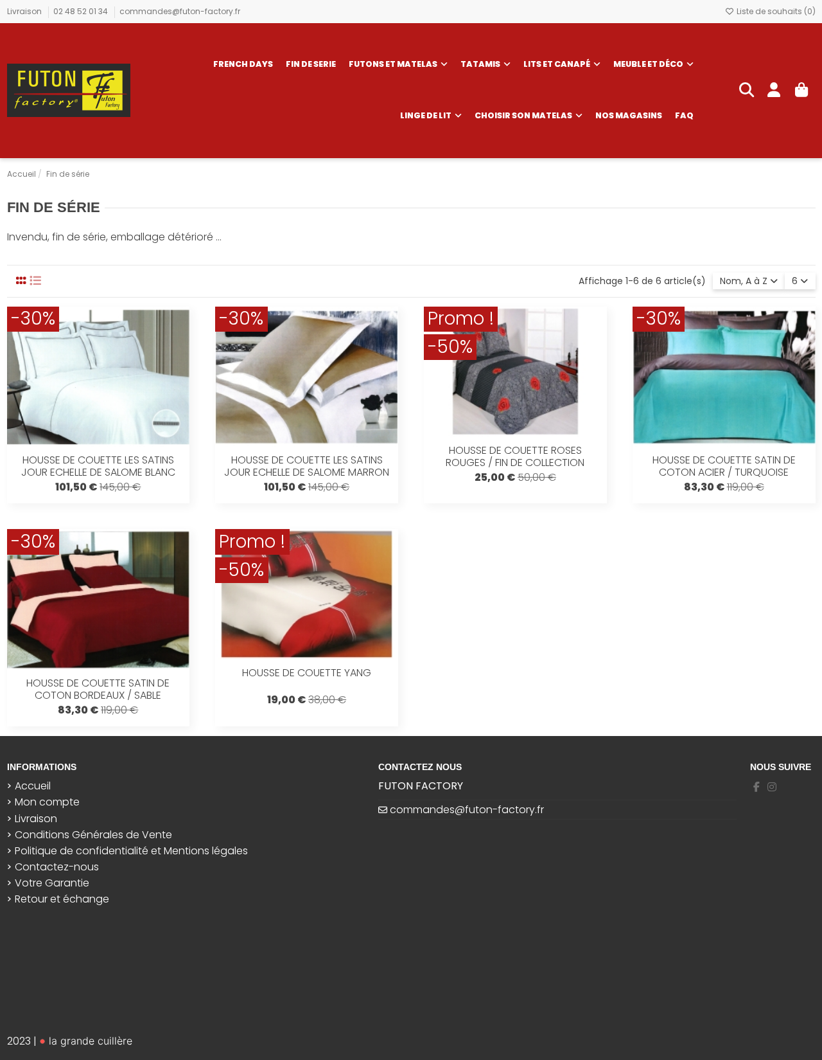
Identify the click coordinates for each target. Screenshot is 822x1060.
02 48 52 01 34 (81, 11)
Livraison (25, 11)
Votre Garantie (52, 883)
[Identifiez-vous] (774, 90)
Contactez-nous (57, 867)
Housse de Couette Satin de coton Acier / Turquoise (724, 466)
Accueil (33, 786)
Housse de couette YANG (306, 672)
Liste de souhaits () (775, 11)
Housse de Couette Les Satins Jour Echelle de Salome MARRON (306, 466)
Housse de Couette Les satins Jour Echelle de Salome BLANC (98, 466)
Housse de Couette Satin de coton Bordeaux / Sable (98, 689)
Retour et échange (62, 899)
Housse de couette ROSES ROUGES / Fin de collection (515, 456)
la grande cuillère (89, 1040)
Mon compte (47, 802)
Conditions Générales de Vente (93, 835)
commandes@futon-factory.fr (179, 11)
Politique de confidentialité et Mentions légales (131, 851)
